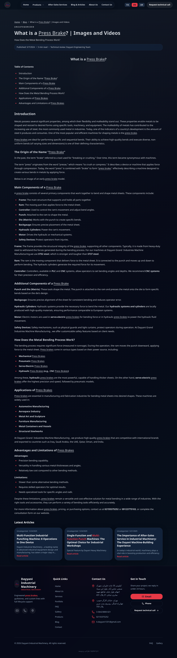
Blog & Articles (78, 4)
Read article (22, 556)
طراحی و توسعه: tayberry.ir (88, 651)
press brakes (72, 316)
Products (37, 4)
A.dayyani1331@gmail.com (108, 622)
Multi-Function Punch (83, 537)
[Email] (17, 610)
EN (134, 4)
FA (127, 4)
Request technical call (159, 4)
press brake (131, 132)
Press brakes (21, 139)
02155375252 (102, 617)
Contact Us (107, 4)
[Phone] (25, 610)
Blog (25, 22)
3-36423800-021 (103, 612)
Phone (148, 603)
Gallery (159, 643)
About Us (93, 4)
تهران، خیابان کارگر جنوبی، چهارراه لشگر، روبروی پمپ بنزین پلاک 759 (109, 603)
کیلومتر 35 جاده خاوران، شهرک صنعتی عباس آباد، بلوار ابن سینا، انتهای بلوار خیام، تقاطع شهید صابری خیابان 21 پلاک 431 (109, 590)
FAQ (151, 643)
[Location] (32, 610)
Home (26, 4)
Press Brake (44, 22)
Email (148, 596)
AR (141, 4)
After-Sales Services (57, 4)
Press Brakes (41, 98)
